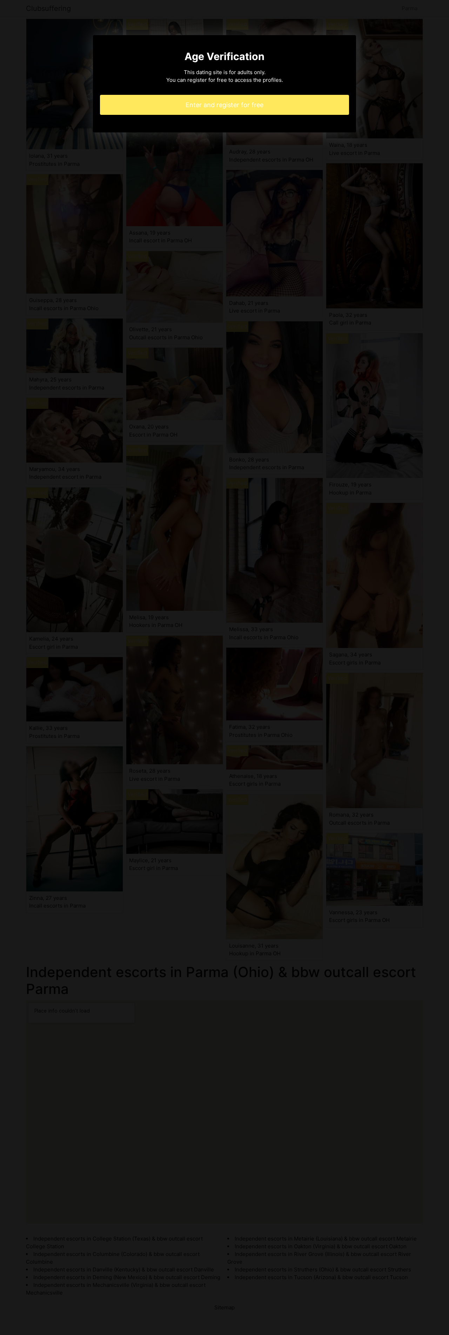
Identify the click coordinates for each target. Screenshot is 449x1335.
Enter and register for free (224, 105)
